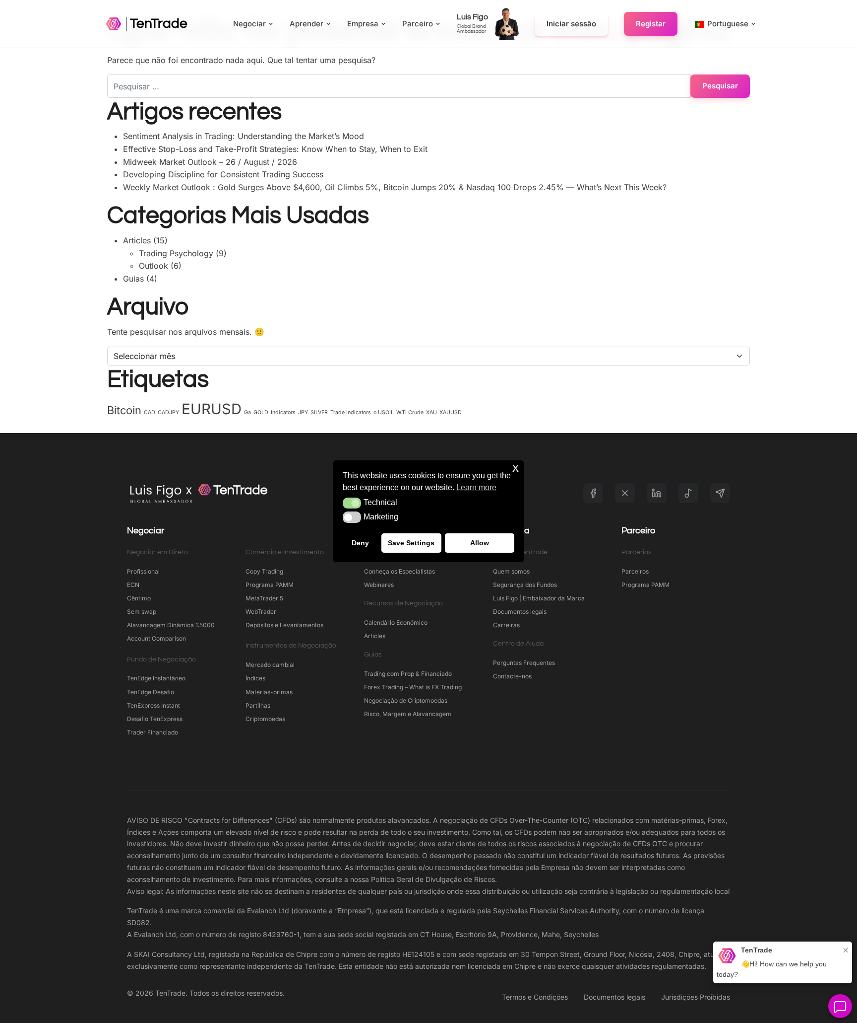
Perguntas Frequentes (524, 662)
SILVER (319, 412)
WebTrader (260, 611)
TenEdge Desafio (150, 692)
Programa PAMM (269, 584)
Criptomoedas (265, 719)
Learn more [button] (476, 487)
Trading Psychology (176, 253)
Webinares (379, 584)
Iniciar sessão (571, 23)
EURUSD (212, 409)
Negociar (249, 23)
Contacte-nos (512, 676)
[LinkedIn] (657, 493)
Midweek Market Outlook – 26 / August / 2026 (210, 162)
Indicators (283, 412)
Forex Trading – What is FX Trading (413, 687)
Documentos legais (520, 611)
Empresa (362, 23)
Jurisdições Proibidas (695, 997)
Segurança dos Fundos (525, 584)
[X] (625, 493)
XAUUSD (450, 412)
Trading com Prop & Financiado (408, 673)
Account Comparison (156, 638)
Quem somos (511, 571)
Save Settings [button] (411, 543)
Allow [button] (479, 543)
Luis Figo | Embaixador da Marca (539, 598)
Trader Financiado (152, 732)
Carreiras (506, 625)
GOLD (260, 412)
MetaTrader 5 (264, 598)
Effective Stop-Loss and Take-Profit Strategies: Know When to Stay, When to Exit (275, 149)
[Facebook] (593, 493)
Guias (133, 279)
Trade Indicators (350, 412)
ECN (133, 584)
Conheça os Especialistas (399, 571)
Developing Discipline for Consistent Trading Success (223, 174)
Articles (137, 240)
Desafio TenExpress (155, 719)
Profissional (143, 571)
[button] (352, 503)
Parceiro (417, 23)
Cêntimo (139, 598)
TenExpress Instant (153, 705)
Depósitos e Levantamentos (284, 625)
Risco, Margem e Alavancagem (407, 714)
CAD (149, 412)
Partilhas (257, 705)
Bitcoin (124, 410)
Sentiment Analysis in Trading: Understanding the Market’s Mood (243, 136)
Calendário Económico (396, 622)
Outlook (153, 266)
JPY (303, 412)
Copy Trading (264, 571)
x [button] (515, 467)
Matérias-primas (269, 692)
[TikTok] (688, 493)
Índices (255, 678)
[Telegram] (720, 493)
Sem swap (141, 611)
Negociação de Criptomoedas (405, 700)
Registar (651, 23)
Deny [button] (360, 543)
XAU (431, 412)
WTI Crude (410, 412)
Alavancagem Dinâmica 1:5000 (171, 625)
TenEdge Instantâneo (157, 678)
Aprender (306, 23)
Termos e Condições (535, 997)
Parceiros (635, 571)
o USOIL (383, 412)
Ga (247, 412)
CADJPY (168, 412)
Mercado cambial (270, 664)
